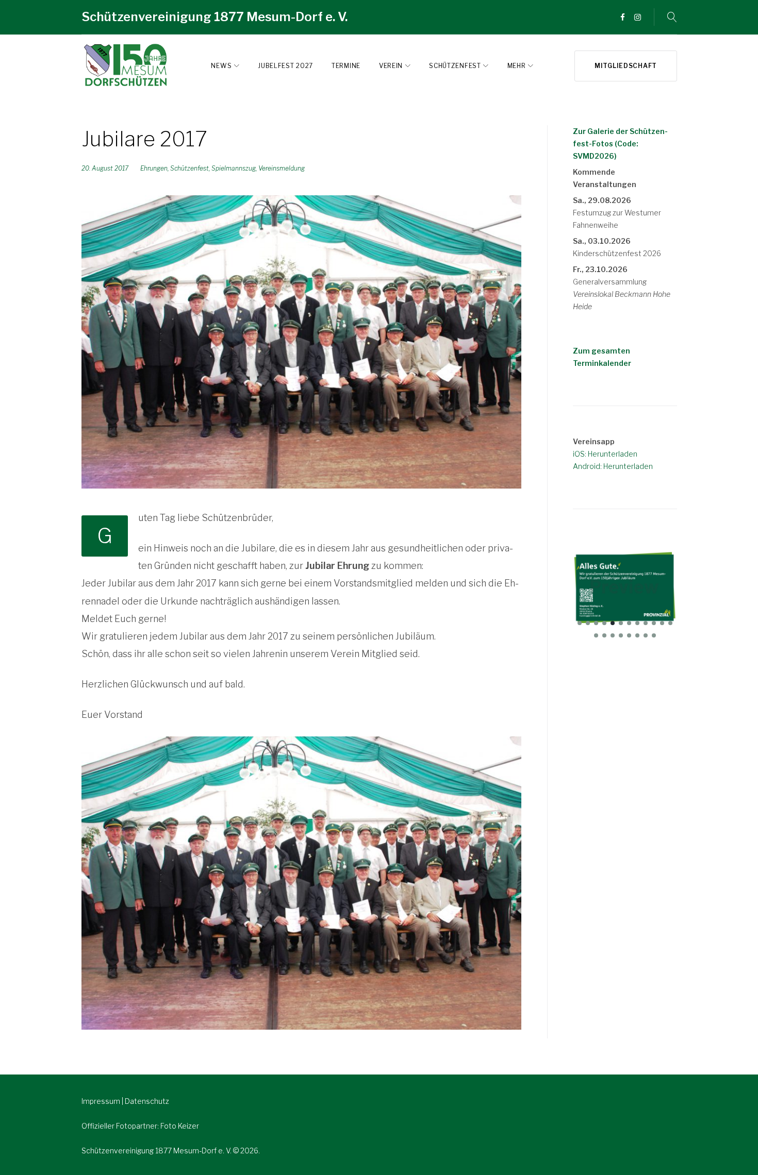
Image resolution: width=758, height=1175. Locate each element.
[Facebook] (622, 18)
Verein (391, 66)
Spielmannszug (233, 168)
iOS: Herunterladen (605, 453)
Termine (346, 66)
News (221, 66)
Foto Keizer (179, 1125)
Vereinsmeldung (281, 168)
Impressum (101, 1101)
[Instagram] (637, 18)
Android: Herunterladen (613, 466)
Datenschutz (147, 1101)
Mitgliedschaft (626, 66)
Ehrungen (154, 168)
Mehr (516, 66)
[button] (580, 623)
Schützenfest (455, 66)
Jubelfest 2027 (285, 66)
